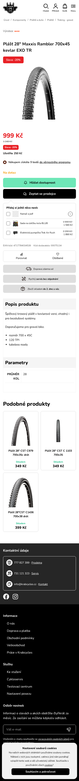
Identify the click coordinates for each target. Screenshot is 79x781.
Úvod (6, 20)
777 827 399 (21, 563)
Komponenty (19, 20)
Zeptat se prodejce (42, 194)
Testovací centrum (19, 686)
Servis (35, 573)
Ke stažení (14, 672)
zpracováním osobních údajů (53, 739)
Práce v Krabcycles (19, 652)
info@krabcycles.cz (25, 584)
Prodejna (36, 563)
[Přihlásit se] (69, 729)
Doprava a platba (18, 631)
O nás (11, 623)
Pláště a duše (37, 20)
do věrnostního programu (55, 162)
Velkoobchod (16, 645)
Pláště (50, 20)
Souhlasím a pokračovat (40, 772)
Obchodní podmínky (20, 638)
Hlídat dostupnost (42, 183)
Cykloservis (15, 679)
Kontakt (43, 584)
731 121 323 (21, 573)
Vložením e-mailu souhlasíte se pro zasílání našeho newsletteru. (38, 741)
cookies (49, 765)
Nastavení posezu (19, 694)
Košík (65, 11)
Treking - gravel (65, 20)
